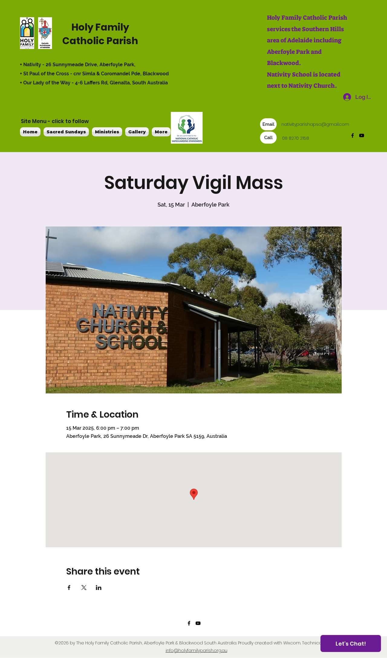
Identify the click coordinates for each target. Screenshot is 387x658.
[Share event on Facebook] (69, 587)
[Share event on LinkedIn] (99, 587)
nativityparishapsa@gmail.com (315, 124)
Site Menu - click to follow (55, 121)
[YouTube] (362, 135)
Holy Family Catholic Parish (100, 33)
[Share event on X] (84, 587)
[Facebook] (353, 135)
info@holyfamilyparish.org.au (196, 650)
